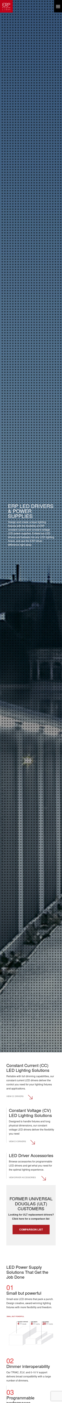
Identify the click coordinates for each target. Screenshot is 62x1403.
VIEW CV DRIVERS (17, 1141)
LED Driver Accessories (31, 1155)
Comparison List (31, 1229)
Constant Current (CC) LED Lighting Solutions (27, 1067)
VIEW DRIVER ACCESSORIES (22, 1177)
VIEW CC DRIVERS (15, 1096)
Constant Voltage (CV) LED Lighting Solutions (30, 1112)
